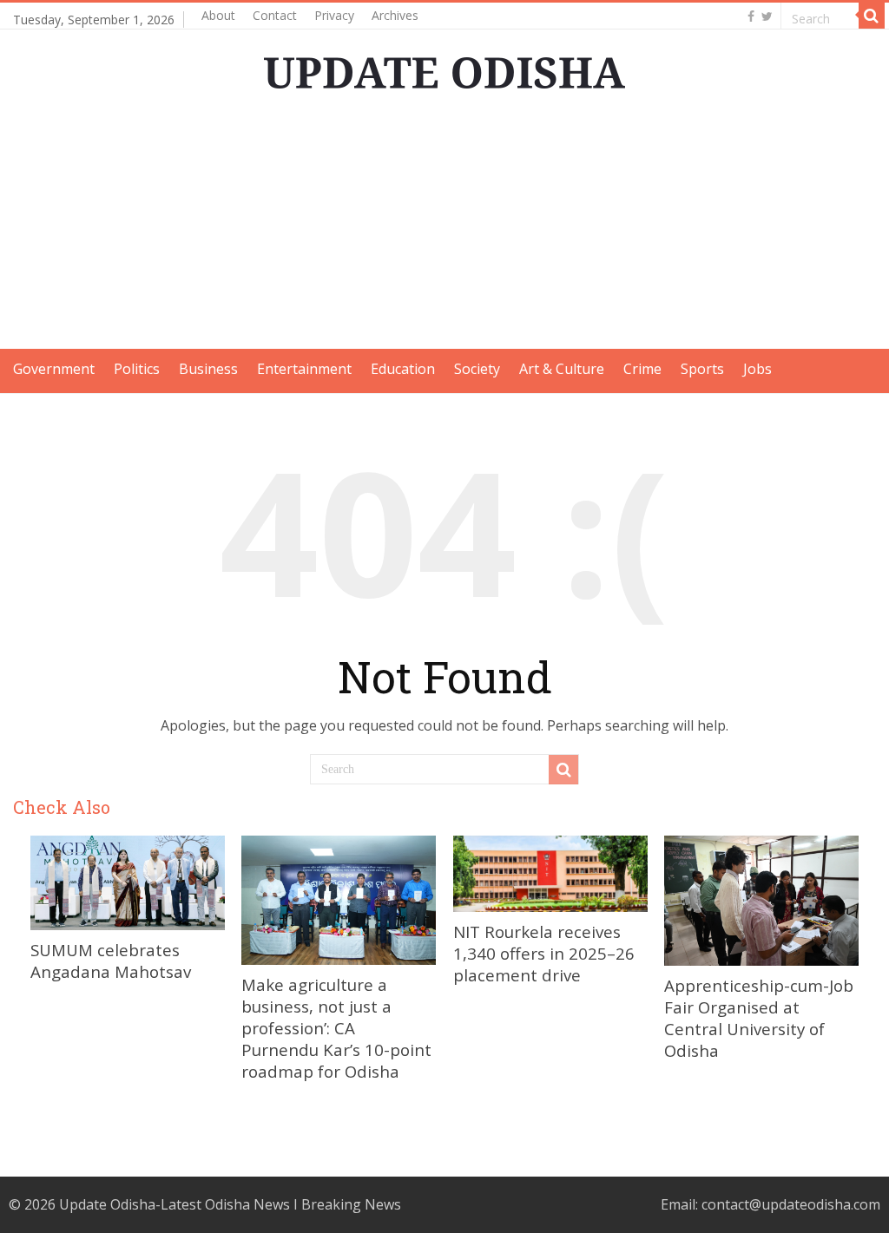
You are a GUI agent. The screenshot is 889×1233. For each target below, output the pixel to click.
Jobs (757, 368)
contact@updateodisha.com (790, 1204)
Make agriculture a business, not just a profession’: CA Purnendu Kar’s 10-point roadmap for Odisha (336, 1028)
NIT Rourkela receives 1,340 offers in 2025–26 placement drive (544, 953)
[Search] (872, 16)
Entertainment (304, 368)
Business (208, 368)
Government (54, 368)
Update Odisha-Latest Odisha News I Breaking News (230, 1204)
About (218, 15)
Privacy (334, 15)
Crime (642, 368)
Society (477, 368)
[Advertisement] (444, 227)
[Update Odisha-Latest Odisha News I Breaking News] (444, 68)
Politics (137, 368)
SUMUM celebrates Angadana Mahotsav (110, 960)
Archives (395, 15)
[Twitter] (767, 16)
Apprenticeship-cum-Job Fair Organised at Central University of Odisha (758, 1017)
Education (403, 368)
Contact (275, 15)
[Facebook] (751, 16)
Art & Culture (561, 368)
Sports (702, 368)
